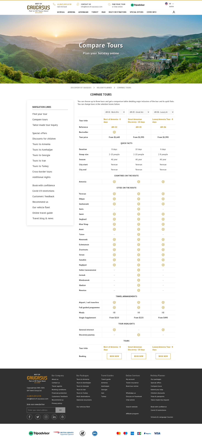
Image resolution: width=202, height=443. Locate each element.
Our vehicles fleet (83, 407)
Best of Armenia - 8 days (112, 120)
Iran (104, 12)
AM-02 (114, 127)
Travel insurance (132, 383)
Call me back (62, 7)
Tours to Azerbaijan (42, 149)
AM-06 (163, 127)
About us (55, 379)
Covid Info (151, 12)
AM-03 (139, 127)
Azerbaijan (83, 12)
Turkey (95, 12)
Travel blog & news (42, 218)
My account (130, 379)
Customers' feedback (43, 196)
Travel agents (57, 386)
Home (38, 7)
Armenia (71, 12)
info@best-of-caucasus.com (91, 7)
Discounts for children (44, 138)
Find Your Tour (118, 4)
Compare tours (40, 119)
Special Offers (136, 12)
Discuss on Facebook (134, 396)
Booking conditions (59, 389)
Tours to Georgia (41, 155)
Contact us (86, 4)
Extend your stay (157, 389)
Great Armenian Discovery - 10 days (136, 120)
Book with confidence (43, 185)
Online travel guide (42, 212)
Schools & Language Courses (162, 417)
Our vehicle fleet (41, 207)
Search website (132, 407)
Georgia (60, 12)
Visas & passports (157, 396)
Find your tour (39, 114)
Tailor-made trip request (160, 400)
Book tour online (132, 386)
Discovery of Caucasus (81, 87)
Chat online (130, 400)
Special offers (39, 133)
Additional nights (41, 177)
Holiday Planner (104, 87)
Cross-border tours (42, 171)
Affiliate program (132, 414)
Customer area (173, 12)
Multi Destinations (118, 12)
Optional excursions (84, 400)
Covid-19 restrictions (43, 191)
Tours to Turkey (40, 166)
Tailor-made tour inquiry (45, 125)
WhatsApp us (131, 393)
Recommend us (40, 201)
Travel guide (106, 379)
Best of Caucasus (37, 380)
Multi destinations (83, 396)
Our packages (156, 379)
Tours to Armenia (41, 144)
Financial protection (59, 393)
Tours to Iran (39, 160)
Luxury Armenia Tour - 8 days (162, 120)
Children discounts (158, 393)
